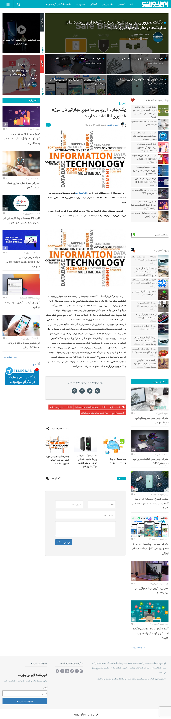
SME (69, 407)
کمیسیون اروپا (118, 413)
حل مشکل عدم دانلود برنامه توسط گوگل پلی (23, 345)
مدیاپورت (80, 4)
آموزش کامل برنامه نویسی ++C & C (144, 327)
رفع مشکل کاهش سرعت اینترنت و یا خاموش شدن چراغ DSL (145, 271)
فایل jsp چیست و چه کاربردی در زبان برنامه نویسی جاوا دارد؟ (21, 220)
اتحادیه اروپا (114, 407)
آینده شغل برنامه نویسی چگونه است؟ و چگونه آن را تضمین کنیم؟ (150, 633)
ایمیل (45, 687)
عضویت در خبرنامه (25, 701)
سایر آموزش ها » (10, 356)
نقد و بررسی (107, 4)
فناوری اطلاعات (56, 407)
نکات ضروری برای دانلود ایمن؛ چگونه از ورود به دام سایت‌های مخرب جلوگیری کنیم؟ (144, 111)
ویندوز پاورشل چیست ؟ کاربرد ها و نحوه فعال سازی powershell (144, 170)
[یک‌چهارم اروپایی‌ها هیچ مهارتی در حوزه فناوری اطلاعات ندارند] (85, 159)
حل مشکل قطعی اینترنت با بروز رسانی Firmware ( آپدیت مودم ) (145, 340)
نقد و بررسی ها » (138, 647)
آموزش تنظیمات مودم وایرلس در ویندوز (146, 306)
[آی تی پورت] (154, 4)
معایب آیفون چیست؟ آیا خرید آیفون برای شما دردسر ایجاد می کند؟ (150, 503)
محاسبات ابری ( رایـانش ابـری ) (118, 460)
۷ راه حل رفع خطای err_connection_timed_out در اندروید (22, 261)
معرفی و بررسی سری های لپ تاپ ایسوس (143, 123)
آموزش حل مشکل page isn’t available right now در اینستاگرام (143, 158)
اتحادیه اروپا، (81, 192)
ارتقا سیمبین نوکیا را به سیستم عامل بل (146, 317)
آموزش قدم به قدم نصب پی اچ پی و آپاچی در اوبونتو (144, 352)
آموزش (121, 4)
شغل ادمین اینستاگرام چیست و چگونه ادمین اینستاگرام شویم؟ (146, 147)
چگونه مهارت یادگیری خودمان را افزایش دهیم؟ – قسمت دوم (145, 363)
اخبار (132, 4)
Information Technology (86, 407)
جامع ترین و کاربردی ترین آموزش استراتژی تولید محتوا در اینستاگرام (143, 204)
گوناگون (93, 4)
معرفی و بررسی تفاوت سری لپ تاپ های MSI (144, 192)
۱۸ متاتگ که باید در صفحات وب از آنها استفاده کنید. (143, 283)
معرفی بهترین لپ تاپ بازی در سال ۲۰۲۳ (151, 590)
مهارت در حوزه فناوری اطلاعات (94, 413)
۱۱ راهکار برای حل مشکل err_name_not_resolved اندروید (145, 181)
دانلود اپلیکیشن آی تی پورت (58, 4)
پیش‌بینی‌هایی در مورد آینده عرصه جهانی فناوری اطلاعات (57, 459)
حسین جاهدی (113, 124)
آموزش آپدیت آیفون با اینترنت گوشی (22, 304)
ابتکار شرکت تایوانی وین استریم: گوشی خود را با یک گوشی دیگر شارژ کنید (87, 461)
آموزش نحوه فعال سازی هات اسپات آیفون (143, 215)
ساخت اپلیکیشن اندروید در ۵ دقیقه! (144, 293)
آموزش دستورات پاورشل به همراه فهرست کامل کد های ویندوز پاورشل (143, 135)
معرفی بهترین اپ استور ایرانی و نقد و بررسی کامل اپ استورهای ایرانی (150, 548)
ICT (103, 407)
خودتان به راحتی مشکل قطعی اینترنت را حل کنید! (143, 260)
